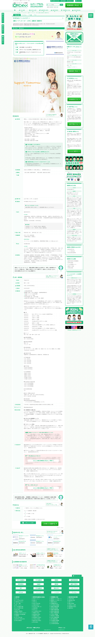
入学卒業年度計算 (54, 622)
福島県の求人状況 (56, 0)
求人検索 (23, 10)
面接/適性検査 (77, 10)
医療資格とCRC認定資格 (20, 614)
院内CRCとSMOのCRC (20, 618)
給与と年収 (17, 609)
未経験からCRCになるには (20, 612)
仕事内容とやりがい (19, 601)
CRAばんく (90, 628)
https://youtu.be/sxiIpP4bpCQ (30, 400)
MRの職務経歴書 (54, 618)
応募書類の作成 (66, 10)
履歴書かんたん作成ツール (56, 598)
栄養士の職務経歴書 (55, 612)
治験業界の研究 (44, 10)
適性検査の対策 (72, 600)
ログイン (79, 0)
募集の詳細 (17, 15)
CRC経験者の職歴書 (55, 605)
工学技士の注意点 (36, 618)
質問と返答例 (71, 603)
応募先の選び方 (36, 605)
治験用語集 (35, 608)
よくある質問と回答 (19, 606)
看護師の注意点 (36, 612)
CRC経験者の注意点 (37, 611)
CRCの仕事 (33, 10)
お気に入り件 (2, 18)
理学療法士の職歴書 (55, 615)
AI (35, 15)
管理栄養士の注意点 (37, 617)
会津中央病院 (70, 262)
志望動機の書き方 (54, 603)
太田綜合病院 (70, 267)
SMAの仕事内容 (18, 620)
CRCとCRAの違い (19, 617)
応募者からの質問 (72, 605)
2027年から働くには (37, 606)
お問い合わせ (33, 627)
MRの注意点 (35, 622)
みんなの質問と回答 (19, 608)
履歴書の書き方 (54, 601)
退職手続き (71, 608)
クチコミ (25, 15)
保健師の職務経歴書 (55, 609)
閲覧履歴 (64, 0)
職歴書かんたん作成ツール (56, 600)
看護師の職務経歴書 (55, 606)
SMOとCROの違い (37, 603)
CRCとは (17, 598)
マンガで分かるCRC (19, 600)
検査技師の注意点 (36, 614)
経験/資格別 (55, 10)
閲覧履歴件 (2, 30)
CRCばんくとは (61, 627)
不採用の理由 (71, 598)
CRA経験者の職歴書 (55, 620)
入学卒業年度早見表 (55, 623)
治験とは (35, 600)
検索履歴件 (2, 40)
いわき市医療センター (72, 264)
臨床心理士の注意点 (37, 620)
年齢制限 (17, 615)
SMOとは (35, 601)
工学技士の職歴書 (54, 614)
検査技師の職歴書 (54, 608)
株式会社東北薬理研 (72, 252)
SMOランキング (36, 598)
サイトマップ (77, 575)
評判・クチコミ (18, 605)
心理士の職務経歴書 (55, 617)
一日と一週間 (18, 603)
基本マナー (71, 601)
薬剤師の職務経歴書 (55, 611)
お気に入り (71, 0)
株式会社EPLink (71, 249)
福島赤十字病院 (71, 266)
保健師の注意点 (36, 615)
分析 (31, 15)
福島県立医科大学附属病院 (73, 261)
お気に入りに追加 (29, 522)
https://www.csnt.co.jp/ (28, 407)
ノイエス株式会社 (71, 251)
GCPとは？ (35, 609)
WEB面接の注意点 (72, 606)
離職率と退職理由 (18, 611)
